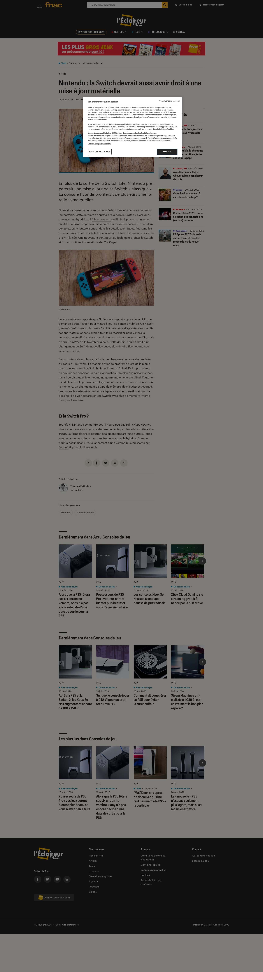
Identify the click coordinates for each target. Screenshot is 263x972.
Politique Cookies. (166, 129)
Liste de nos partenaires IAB (99, 144)
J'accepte (167, 152)
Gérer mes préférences (99, 152)
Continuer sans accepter (169, 101)
